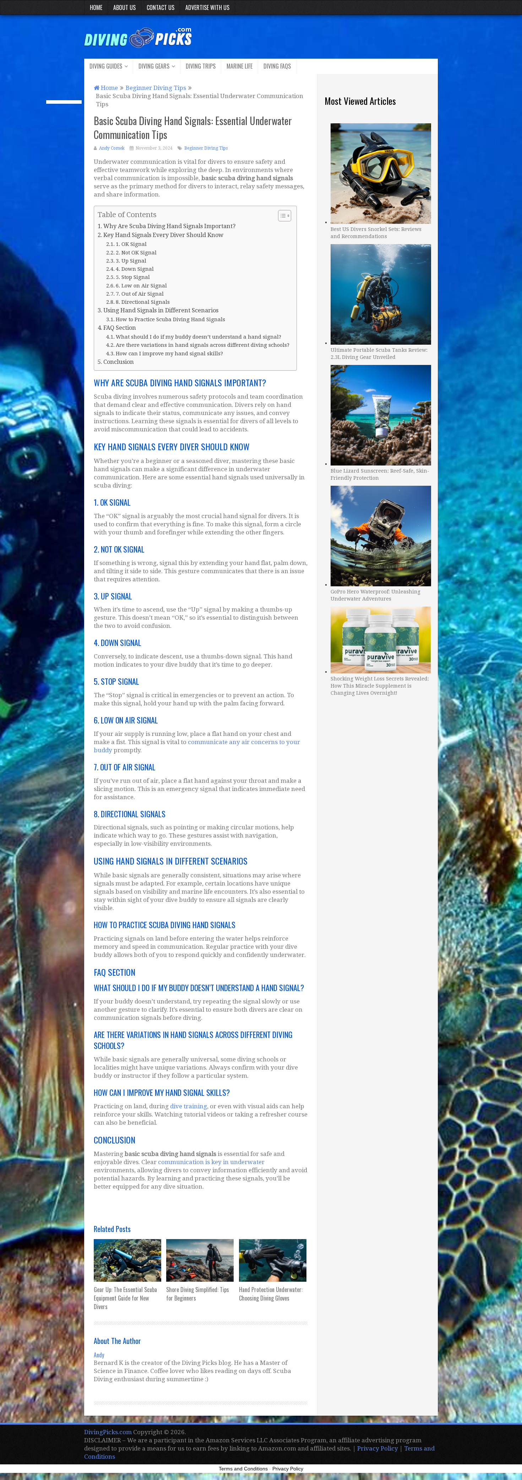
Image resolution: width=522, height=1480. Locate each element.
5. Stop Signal (133, 277)
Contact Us (160, 7)
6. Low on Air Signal (141, 285)
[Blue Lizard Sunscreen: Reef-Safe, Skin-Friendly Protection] (381, 414)
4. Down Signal (135, 269)
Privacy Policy (377, 1448)
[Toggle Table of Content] (281, 216)
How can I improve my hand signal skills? (169, 353)
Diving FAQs (277, 66)
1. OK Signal (131, 244)
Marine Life (239, 66)
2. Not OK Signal (136, 252)
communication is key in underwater (211, 1162)
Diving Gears (153, 66)
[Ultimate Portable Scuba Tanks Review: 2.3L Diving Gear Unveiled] (381, 293)
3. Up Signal (131, 261)
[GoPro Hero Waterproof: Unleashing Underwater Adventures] (381, 535)
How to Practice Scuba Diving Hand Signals (170, 319)
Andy (99, 1355)
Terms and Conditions (243, 1468)
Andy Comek (112, 148)
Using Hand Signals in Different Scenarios (160, 310)
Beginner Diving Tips (206, 148)
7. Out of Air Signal (140, 294)
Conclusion (118, 362)
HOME (96, 7)
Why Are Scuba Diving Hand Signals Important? (169, 226)
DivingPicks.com (108, 1432)
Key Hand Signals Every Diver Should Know (163, 235)
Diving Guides (105, 66)
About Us (124, 7)
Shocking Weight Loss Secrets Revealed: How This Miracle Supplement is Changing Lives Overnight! (380, 686)
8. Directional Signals (143, 302)
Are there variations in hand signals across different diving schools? (202, 345)
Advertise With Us (207, 7)
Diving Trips (201, 66)
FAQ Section (119, 327)
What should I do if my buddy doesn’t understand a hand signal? (198, 337)
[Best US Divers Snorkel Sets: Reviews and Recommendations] (381, 173)
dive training (188, 1106)
